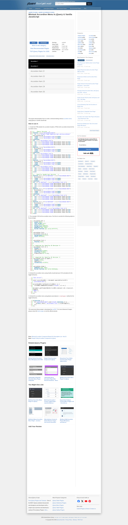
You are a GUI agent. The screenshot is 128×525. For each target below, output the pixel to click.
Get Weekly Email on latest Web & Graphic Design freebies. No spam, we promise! (88, 140)
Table (90, 49)
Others (79, 46)
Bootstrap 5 (80, 161)
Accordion (91, 35)
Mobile (90, 44)
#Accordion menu (50, 56)
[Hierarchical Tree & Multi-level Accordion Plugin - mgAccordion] (67, 351)
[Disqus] (51, 446)
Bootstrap (80, 171)
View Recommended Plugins (39, 48)
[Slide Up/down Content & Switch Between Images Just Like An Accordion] (51, 412)
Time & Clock (91, 51)
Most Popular (81, 60)
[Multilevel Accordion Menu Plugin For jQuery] (67, 370)
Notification (85, 173)
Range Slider (81, 176)
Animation (80, 37)
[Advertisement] (51, 29)
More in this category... (39, 45)
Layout (90, 41)
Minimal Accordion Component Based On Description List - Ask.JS (49, 336)
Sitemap (75, 519)
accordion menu (67, 118)
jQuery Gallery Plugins (58, 510)
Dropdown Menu (88, 163)
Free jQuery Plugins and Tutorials (40, 3)
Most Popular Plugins (62, 8)
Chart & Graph (92, 37)
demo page (41, 311)
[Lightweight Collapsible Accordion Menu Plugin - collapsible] (35, 370)
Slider (79, 48)
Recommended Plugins (75, 8)
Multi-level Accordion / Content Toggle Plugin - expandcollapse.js (50, 401)
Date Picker (89, 166)
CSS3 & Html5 (81, 39)
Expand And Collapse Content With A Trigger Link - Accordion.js (67, 401)
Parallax (86, 171)
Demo (33, 42)
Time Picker (92, 171)
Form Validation (81, 166)
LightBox (79, 42)
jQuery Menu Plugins (58, 505)
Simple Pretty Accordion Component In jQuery (44, 338)
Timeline (84, 178)
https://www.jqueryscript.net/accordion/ (55, 134)
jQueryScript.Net (61, 519)
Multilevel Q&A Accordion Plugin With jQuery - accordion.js (66, 421)
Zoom (90, 53)
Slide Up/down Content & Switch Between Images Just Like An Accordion (50, 421)
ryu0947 (54, 309)
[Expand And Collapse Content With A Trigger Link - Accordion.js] (67, 392)
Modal (79, 168)
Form (90, 39)
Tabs (79, 178)
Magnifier (96, 166)
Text (78, 51)
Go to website (65, 49)
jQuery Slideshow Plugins (59, 503)
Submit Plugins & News (83, 508)
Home (30, 8)
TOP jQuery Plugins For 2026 (39, 51)
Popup (79, 173)
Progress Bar (92, 173)
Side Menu (93, 176)
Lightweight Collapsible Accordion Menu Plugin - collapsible (34, 379)
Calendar (85, 168)
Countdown (80, 163)
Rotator (90, 46)
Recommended (89, 60)
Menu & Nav (80, 44)
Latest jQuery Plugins (49, 8)
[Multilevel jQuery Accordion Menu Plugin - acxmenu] (35, 412)
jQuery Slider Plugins (58, 500)
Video (96, 178)
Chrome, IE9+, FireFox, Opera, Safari (37, 56)
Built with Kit (88, 153)
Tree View (90, 178)
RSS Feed (80, 519)
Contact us (93, 508)
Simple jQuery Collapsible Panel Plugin (86, 111)
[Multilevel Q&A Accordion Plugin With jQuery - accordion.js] (67, 412)
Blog (85, 8)
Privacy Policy (68, 519)
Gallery (79, 41)
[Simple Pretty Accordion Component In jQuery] (51, 351)
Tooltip (79, 53)
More (46, 510)
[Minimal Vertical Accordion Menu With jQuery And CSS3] (35, 351)
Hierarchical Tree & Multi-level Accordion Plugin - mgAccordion (66, 360)
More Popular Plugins (94, 130)
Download (43, 42)
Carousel (93, 161)
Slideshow (91, 48)
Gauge (87, 176)
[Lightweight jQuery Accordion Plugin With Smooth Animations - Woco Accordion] (51, 370)
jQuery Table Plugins (58, 507)
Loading (90, 42)
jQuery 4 (87, 161)
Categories (37, 8)
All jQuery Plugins (81, 35)
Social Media (80, 49)
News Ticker (91, 168)
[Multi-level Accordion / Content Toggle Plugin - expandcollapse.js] (51, 392)
